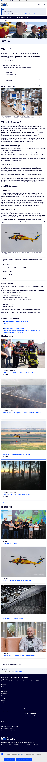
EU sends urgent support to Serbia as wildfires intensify (17, 454)
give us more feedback (17, 671)
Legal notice (3, 747)
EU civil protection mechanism (28, 52)
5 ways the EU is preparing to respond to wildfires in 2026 (18, 580)
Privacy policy (35, 744)
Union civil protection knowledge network (14, 328)
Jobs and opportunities (29, 711)
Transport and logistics (8, 274)
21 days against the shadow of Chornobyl (13, 618)
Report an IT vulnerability (6, 744)
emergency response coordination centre (23, 152)
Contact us (31, 742)
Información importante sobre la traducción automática (24, 13)
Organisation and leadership (30, 713)
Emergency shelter (7, 271)
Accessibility (10, 747)
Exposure (3, 700)
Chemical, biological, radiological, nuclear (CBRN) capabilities (17, 267)
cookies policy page (22, 754)
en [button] (39, 4)
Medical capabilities (7, 264)
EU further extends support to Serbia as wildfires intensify (18, 372)
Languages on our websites (19, 744)
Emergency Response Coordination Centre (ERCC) (11, 724)
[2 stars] (3, 671)
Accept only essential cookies (24, 759)
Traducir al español (8, 13)
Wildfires (6, 326)
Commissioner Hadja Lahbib (30, 715)
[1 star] (2, 671)
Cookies (28, 744)
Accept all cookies (9, 759)
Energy (4, 278)
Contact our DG (4, 711)
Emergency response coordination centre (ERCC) (16, 321)
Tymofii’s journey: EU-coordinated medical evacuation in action (19, 655)
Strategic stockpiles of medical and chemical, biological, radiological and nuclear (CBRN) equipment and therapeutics (22, 260)
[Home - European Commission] (4, 4)
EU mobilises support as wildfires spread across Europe (17, 494)
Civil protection (5, 20)
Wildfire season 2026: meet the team (12, 543)
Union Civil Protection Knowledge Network (10, 726)
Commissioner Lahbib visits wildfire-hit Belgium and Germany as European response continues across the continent (22, 413)
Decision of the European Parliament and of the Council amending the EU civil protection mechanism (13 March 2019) (22, 331)
